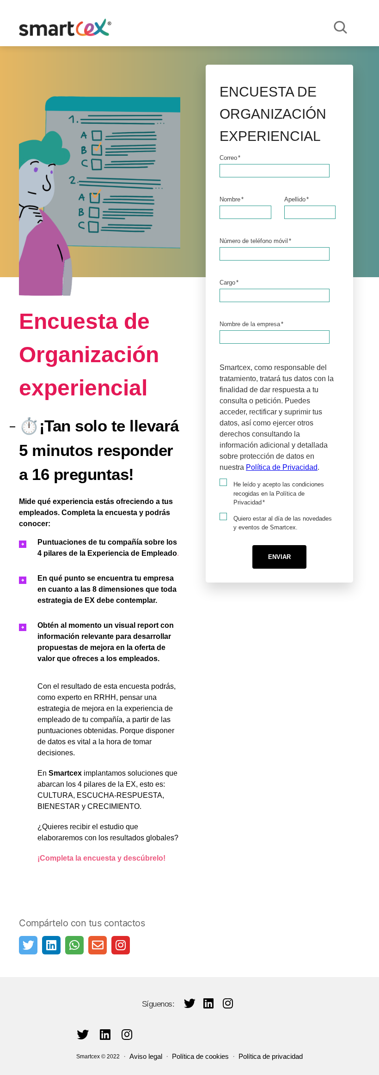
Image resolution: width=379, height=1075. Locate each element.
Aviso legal (145, 1056)
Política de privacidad (270, 1056)
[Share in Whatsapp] (74, 945)
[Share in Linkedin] (51, 945)
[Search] (340, 27)
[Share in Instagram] (120, 945)
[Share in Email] (97, 945)
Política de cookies (200, 1056)
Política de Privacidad (282, 467)
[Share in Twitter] (28, 945)
